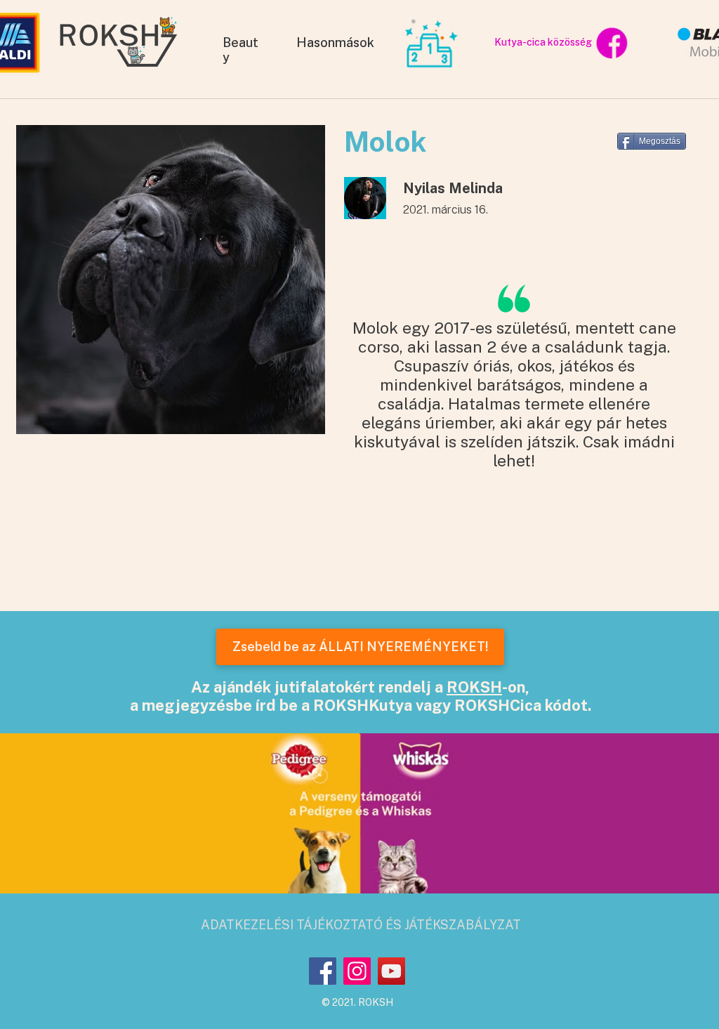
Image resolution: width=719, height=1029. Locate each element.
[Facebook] (322, 971)
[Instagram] (357, 971)
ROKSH (474, 687)
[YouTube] (391, 971)
